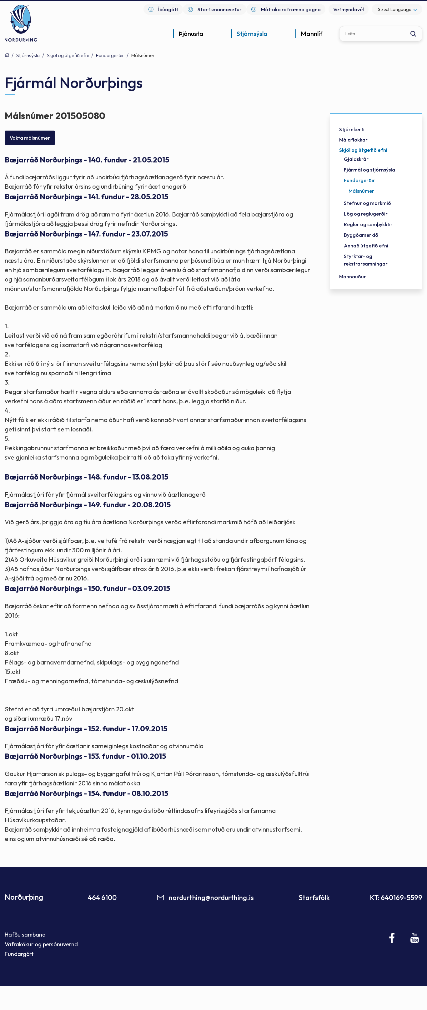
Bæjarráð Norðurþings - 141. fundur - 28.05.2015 (86, 196)
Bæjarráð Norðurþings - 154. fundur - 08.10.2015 (86, 793)
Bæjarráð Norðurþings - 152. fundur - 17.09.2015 (86, 728)
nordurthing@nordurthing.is (211, 897)
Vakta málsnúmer (30, 138)
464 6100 (102, 897)
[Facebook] (392, 937)
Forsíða (7, 55)
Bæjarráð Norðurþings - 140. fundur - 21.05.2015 (87, 159)
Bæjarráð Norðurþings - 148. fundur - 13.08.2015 (86, 476)
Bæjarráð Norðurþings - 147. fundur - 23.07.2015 (86, 233)
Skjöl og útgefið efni (68, 55)
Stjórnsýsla (28, 55)
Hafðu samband (25, 934)
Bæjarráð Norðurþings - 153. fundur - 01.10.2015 (85, 756)
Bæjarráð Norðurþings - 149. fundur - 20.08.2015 (88, 504)
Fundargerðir (110, 55)
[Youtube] (414, 937)
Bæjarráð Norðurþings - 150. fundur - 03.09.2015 (87, 588)
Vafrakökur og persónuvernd (41, 944)
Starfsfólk (314, 897)
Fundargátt (19, 954)
